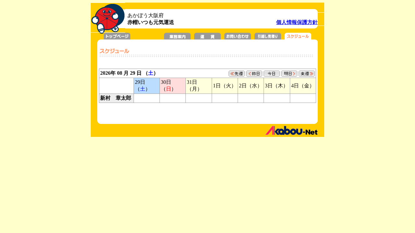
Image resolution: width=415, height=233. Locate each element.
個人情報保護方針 (297, 22)
